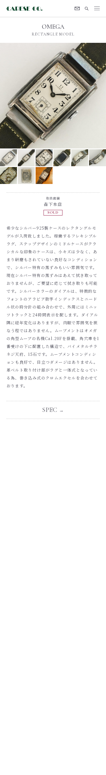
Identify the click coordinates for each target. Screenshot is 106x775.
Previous (26, 95)
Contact (77, 8)
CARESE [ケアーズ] (25, 8)
